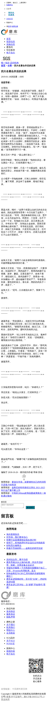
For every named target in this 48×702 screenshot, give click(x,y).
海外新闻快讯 (12, 534)
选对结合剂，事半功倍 (17, 559)
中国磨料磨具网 (19, 689)
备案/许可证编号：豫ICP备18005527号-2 (25, 697)
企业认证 (9, 19)
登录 (9, 26)
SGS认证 (10, 643)
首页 (8, 39)
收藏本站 (9, 5)
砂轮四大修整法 (13, 545)
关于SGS (10, 641)
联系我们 (10, 627)
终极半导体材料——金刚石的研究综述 (24, 548)
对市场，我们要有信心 (17, 537)
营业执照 (5, 699)
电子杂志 (10, 53)
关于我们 (10, 624)
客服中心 (9, 22)
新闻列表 (10, 651)
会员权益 (10, 633)
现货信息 (10, 41)
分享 (10, 65)
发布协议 (10, 611)
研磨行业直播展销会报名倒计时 (21, 540)
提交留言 (30, 507)
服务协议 (10, 614)
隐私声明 (10, 617)
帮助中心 (10, 630)
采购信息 (10, 44)
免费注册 (15, 26)
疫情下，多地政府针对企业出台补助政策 (25, 543)
